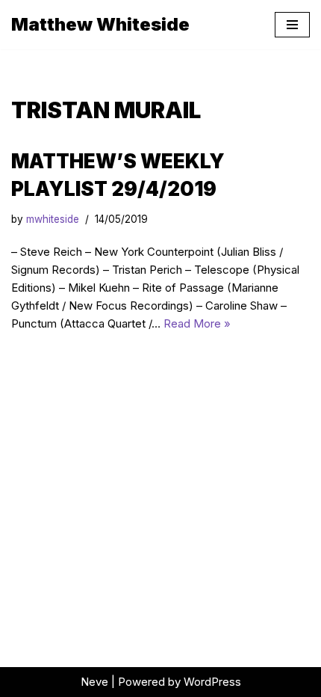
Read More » (197, 323)
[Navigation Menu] (292, 24)
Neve (94, 682)
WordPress (212, 682)
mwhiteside (52, 219)
